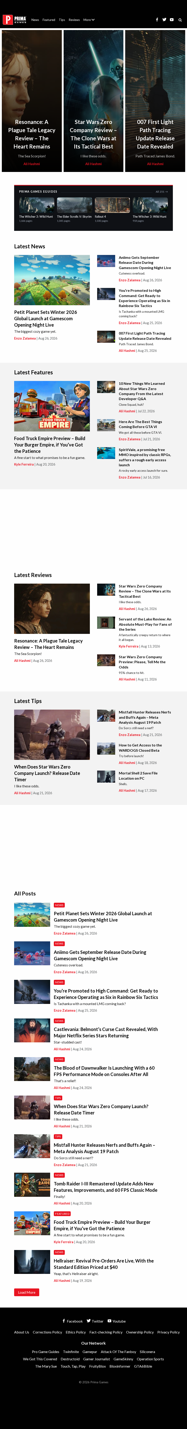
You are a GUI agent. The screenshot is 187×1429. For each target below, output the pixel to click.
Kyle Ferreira (24, 464)
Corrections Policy (47, 1332)
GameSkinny (123, 1359)
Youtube (119, 1321)
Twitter (97, 1321)
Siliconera (147, 1351)
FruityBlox (97, 1366)
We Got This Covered (40, 1359)
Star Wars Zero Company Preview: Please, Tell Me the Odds (142, 662)
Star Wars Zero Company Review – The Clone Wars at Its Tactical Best (145, 591)
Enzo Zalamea (25, 338)
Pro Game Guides (45, 1351)
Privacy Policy (168, 1332)
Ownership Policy (140, 1332)
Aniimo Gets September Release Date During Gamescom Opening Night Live (145, 262)
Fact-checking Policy (105, 1332)
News (35, 20)
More (91, 21)
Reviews (74, 20)
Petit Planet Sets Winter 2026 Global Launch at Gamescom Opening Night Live (45, 318)
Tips (62, 20)
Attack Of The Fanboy (118, 1351)
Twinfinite (71, 1351)
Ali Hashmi (31, 164)
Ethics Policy (76, 1332)
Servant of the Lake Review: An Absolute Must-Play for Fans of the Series (145, 624)
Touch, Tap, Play (73, 1366)
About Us (89, 17)
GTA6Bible (143, 1366)
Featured (49, 20)
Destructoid (70, 1359)
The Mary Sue (46, 1366)
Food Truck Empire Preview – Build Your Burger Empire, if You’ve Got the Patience (49, 445)
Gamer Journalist (96, 1359)
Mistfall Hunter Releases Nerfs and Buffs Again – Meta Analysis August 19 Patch (145, 717)
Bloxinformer (119, 1366)
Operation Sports (150, 1359)
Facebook (74, 1321)
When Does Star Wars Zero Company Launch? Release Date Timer (47, 773)
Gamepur (90, 1351)
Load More (26, 1292)
